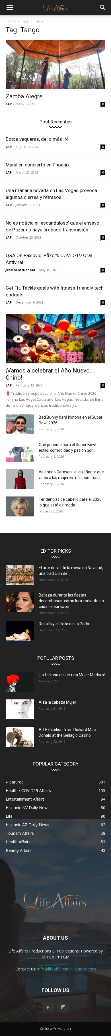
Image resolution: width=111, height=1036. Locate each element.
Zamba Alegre (24, 96)
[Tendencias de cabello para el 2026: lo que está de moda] (20, 506)
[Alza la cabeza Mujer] (20, 709)
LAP (9, 104)
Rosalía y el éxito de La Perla (64, 624)
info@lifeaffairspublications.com (66, 969)
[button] (10, 7)
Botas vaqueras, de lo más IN (37, 139)
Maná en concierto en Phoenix (37, 165)
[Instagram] (63, 1007)
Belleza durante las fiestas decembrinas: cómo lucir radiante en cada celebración (71, 601)
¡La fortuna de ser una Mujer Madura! (72, 675)
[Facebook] (48, 1007)
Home (11, 21)
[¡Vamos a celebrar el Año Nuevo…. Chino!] (55, 338)
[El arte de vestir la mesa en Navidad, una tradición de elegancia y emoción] (20, 575)
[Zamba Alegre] (55, 64)
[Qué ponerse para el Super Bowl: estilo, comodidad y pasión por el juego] (20, 452)
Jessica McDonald (20, 270)
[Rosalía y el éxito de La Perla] (20, 631)
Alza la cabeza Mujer (57, 702)
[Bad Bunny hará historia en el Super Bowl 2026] (20, 424)
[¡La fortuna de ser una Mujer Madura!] (20, 682)
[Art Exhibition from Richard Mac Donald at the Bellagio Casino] (20, 737)
